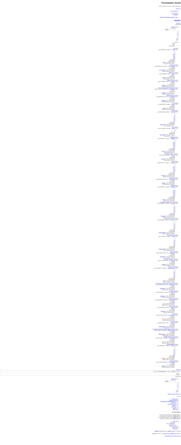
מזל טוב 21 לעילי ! (174, 251)
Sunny (164, 62)
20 (174, 119)
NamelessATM (162, 232)
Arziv (173, 49)
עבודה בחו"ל (175, 103)
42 (174, 211)
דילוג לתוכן (178, 8)
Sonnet (163, 77)
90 (174, 272)
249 (174, 192)
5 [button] (177, 36)
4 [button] (177, 34)
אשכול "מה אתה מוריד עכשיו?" (171, 218)
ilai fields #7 (172, 89)
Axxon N (163, 159)
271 (174, 53)
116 (174, 170)
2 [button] (177, 32)
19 (174, 118)
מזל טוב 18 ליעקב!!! (173, 306)
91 (174, 273)
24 (174, 227)
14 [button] (177, 38)
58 (174, 245)
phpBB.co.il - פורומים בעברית (169, 433)
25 (174, 228)
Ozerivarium (172, 96)
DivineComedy (171, 268)
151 (174, 146)
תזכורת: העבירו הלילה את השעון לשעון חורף (168, 87)
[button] (175, 27)
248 (174, 190)
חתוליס (163, 303)
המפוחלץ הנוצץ (171, 66)
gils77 (173, 73)
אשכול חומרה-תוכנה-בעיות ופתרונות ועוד (169, 202)
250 (174, 193)
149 (174, 143)
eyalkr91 (173, 81)
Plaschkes (172, 219)
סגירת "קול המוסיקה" (173, 72)
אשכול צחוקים (174, 110)
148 (174, 142)
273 (174, 56)
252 (174, 195)
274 (174, 57)
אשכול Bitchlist (174, 185)
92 (174, 274)
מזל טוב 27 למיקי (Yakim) (172, 95)
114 (174, 167)
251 (174, 194)
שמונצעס (177, 20)
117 (174, 171)
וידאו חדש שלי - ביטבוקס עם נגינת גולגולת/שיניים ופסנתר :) (165, 329)
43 (174, 212)
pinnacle (163, 183)
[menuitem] (175, 13)
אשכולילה (175, 48)
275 (174, 58)
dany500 (163, 100)
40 (174, 208)
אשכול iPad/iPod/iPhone (172, 344)
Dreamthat (163, 216)
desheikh (163, 92)
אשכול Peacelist (174, 137)
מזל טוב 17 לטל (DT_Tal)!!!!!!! (171, 259)
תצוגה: (177, 371)
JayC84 (173, 112)
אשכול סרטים (175, 161)
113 (174, 166)
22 (174, 225)
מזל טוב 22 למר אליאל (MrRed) (171, 336)
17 (174, 115)
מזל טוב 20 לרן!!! (174, 321)
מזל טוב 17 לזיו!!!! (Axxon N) (171, 153)
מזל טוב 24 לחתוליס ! (173, 298)
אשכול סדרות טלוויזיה (173, 266)
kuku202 (163, 85)
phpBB (156, 431)
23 (174, 226)
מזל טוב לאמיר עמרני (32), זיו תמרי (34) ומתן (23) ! (167, 283)
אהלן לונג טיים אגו (174, 65)
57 (174, 244)
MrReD (173, 138)
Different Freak (171, 330)
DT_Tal (163, 151)
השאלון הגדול (175, 127)
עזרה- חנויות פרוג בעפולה (172, 80)
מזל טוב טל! (175, 313)
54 (174, 240)
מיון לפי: (167, 371)
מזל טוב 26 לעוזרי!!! (173, 291)
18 (174, 117)
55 (174, 241)
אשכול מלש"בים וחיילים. (172, 235)
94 (174, 277)
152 (174, 147)
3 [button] (177, 33)
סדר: (158, 371)
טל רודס (163, 319)
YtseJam (173, 162)
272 (174, 54)
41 (174, 209)
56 (174, 242)
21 (174, 120)
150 (174, 145)
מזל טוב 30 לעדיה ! (173, 360)
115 (174, 169)
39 (174, 207)
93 (174, 275)
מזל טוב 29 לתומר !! (173, 178)
